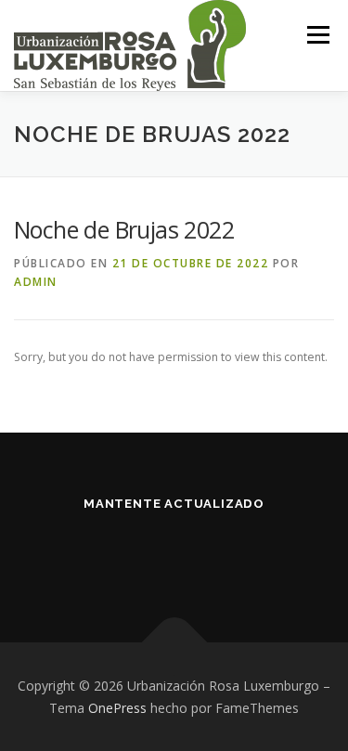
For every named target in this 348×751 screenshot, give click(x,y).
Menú (317, 35)
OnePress (117, 708)
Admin (36, 282)
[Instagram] (197, 554)
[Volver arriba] (174, 642)
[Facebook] (151, 554)
